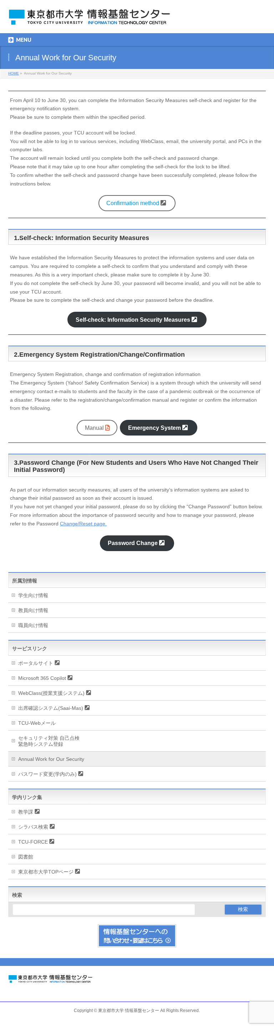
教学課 (25, 812)
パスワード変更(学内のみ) (47, 774)
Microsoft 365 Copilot (42, 678)
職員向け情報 (33, 625)
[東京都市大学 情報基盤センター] (97, 20)
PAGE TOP (261, 990)
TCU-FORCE (33, 842)
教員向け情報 (33, 610)
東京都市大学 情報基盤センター (128, 1010)
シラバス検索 (33, 827)
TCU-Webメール (37, 723)
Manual (94, 428)
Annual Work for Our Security (51, 759)
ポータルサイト (35, 663)
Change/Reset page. (83, 523)
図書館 (25, 857)
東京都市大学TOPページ (45, 872)
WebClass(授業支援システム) (51, 693)
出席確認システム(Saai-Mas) (50, 708)
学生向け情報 (33, 595)
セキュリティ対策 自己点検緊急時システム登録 (49, 741)
